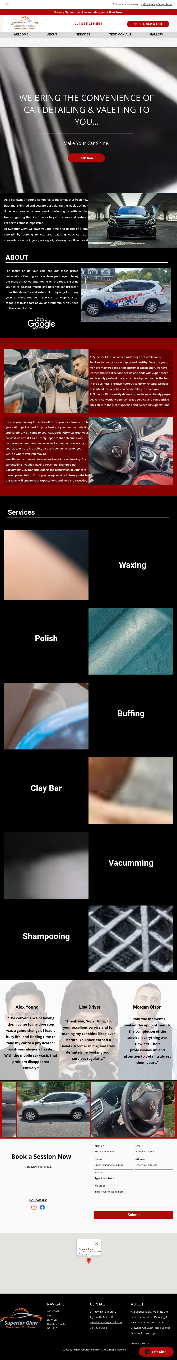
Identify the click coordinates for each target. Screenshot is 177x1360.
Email (138, 1146)
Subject (99, 1172)
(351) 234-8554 (91, 23)
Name (98, 1146)
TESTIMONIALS (56, 1323)
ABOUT (51, 1315)
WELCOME (53, 1311)
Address (140, 1159)
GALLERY (52, 1328)
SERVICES (52, 1319)
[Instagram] (34, 1207)
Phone (98, 1159)
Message (100, 1186)
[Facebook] (42, 1207)
